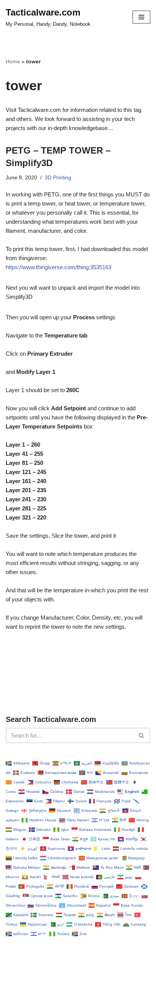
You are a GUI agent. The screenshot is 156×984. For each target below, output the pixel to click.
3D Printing (58, 177)
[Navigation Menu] (141, 17)
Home (13, 61)
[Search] (141, 735)
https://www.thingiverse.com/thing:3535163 (58, 267)
